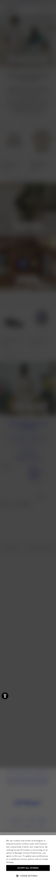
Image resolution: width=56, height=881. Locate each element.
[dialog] (28, 858)
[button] (28, 875)
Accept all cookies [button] (27, 868)
